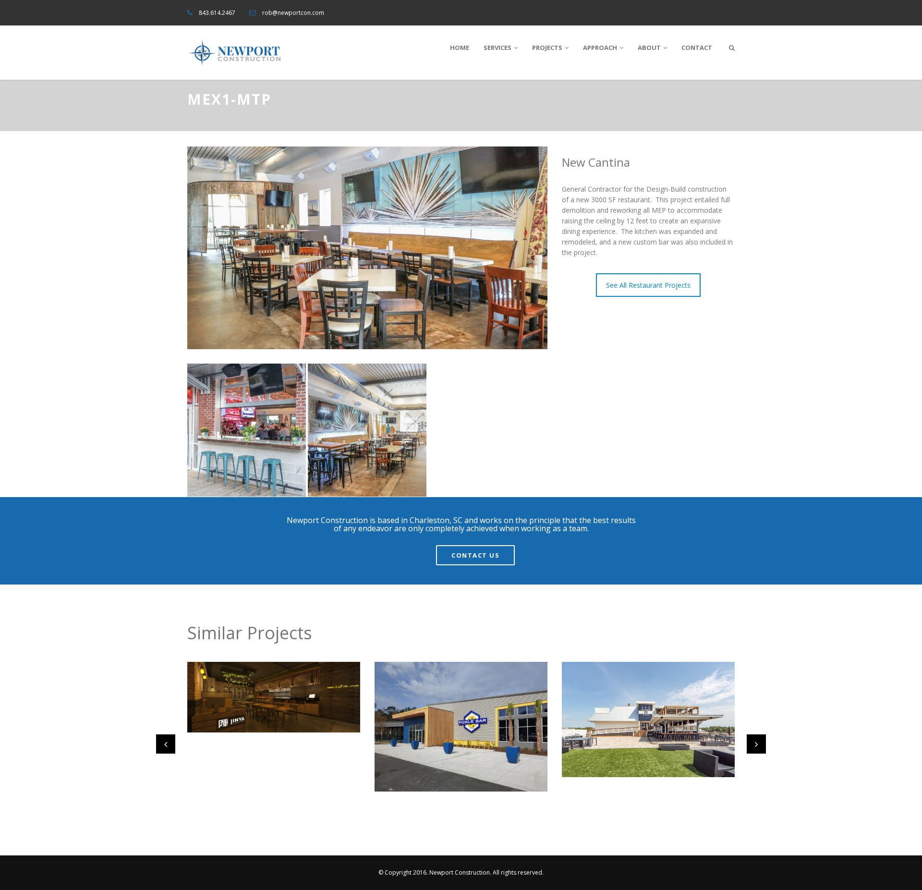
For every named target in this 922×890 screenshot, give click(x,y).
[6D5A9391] (367, 430)
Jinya (206, 699)
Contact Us (475, 555)
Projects (547, 47)
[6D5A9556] (246, 430)
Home (459, 47)
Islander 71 (593, 743)
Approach (600, 47)
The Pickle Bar (412, 757)
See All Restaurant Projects (648, 285)
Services (497, 47)
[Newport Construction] (235, 53)
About (649, 47)
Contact (696, 47)
